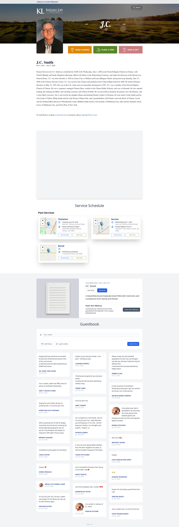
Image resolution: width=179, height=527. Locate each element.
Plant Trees (79, 235)
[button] (48, 224)
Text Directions (65, 235)
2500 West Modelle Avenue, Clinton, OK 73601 (71, 230)
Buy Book (102, 290)
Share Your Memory (131, 310)
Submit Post (133, 344)
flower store (92, 115)
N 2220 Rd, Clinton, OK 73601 (72, 254)
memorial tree (61, 115)
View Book (90, 290)
